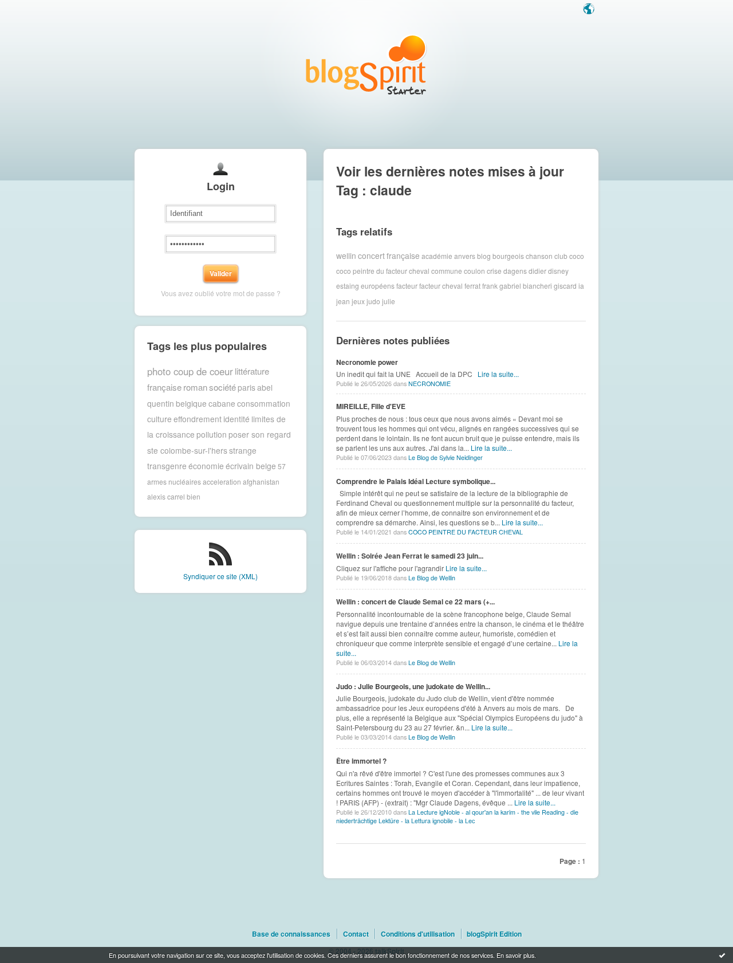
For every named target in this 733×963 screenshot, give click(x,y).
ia (581, 285)
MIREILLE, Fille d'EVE (370, 406)
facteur (406, 285)
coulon (474, 271)
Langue (590, 10)
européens (378, 285)
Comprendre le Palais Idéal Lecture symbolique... (415, 481)
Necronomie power (367, 362)
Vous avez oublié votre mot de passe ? (221, 293)
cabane (221, 403)
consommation (263, 403)
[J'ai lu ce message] (722, 955)
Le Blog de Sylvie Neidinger (445, 457)
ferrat (472, 285)
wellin (346, 255)
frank (490, 285)
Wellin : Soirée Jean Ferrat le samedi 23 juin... (409, 556)
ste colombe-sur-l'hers (187, 450)
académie (436, 255)
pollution (211, 434)
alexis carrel (166, 496)
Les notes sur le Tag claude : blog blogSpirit (366, 64)
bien (193, 496)
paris (246, 387)
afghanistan (261, 481)
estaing (347, 285)
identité (236, 418)
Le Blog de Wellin (431, 577)
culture (159, 418)
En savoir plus (515, 955)
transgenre (167, 465)
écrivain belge (251, 465)
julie (388, 301)
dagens (515, 271)
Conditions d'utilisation (418, 934)
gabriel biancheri (525, 285)
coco (576, 255)
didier (537, 271)
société (222, 387)
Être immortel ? (361, 761)
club (561, 255)
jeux (358, 301)
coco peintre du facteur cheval (382, 271)
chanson (539, 255)
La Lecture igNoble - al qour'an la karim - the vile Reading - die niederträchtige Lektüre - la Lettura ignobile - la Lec (457, 816)
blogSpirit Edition (494, 934)
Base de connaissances (291, 934)
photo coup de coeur (190, 371)
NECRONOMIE (429, 383)
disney (558, 271)
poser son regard (259, 434)
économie (206, 465)
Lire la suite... (498, 374)
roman (195, 387)
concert (371, 255)
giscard (565, 285)
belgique (191, 403)
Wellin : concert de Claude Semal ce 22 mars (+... (415, 601)
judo (373, 301)
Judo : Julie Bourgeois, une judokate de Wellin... (413, 686)
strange (243, 450)
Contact (356, 934)
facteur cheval (441, 285)
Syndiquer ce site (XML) (220, 576)
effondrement (198, 418)
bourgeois (508, 255)
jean (343, 301)
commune (446, 271)
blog (484, 255)
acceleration (222, 481)
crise (494, 271)
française (403, 255)
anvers (464, 255)
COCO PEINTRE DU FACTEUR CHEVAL (465, 532)
